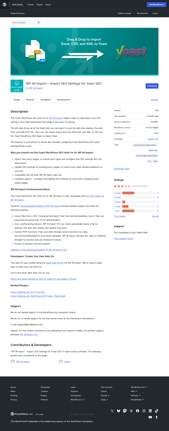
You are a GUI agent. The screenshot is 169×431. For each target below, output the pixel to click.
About (13, 387)
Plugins (44, 395)
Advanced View (121, 168)
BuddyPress (137, 399)
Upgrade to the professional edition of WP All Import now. (39, 249)
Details (16, 99)
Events (104, 391)
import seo (153, 150)
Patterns (44, 399)
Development (63, 99)
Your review (119, 216)
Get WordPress (156, 4)
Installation (46, 99)
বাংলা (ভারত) (39, 414)
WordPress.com (139, 387)
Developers (76, 395)
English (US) (153, 139)
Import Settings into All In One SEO (28, 292)
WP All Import (36, 88)
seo (149, 161)
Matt (134, 391)
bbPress (135, 395)
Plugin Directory (18, 13)
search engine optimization (146, 156)
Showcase (45, 387)
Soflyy (67, 361)
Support (154, 99)
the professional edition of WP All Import (40, 206)
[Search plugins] (38, 22)
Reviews (30, 99)
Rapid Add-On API (55, 262)
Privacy (14, 399)
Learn (73, 387)
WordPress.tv (78, 399)
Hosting (14, 395)
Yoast (155, 161)
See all (155, 216)
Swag (104, 399)
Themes (44, 391)
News (13, 391)
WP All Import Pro (28, 334)
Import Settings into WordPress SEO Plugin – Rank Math (38, 296)
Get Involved (106, 387)
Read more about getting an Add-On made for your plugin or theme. (44, 279)
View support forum (123, 238)
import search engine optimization (146, 145)
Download (152, 86)
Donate (105, 395)
